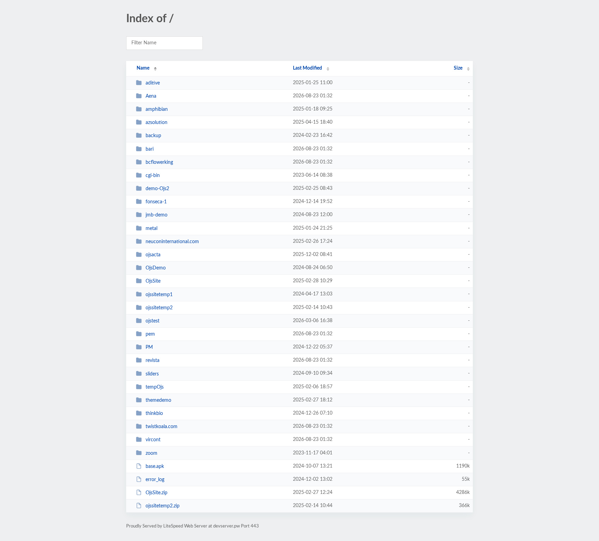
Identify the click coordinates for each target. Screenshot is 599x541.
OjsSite (153, 281)
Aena (151, 96)
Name (143, 68)
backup (153, 135)
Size (458, 68)
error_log (155, 479)
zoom (151, 453)
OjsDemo (156, 268)
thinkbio (154, 413)
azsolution (156, 122)
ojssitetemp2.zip (163, 506)
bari (150, 149)
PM (149, 347)
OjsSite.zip (156, 492)
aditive (153, 83)
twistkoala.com (161, 426)
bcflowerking (159, 162)
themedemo (158, 400)
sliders (152, 373)
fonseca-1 (156, 201)
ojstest (152, 321)
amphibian (157, 109)
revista (152, 360)
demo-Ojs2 (157, 188)
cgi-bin (153, 175)
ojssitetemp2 (159, 307)
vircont (153, 439)
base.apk (155, 466)
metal (151, 228)
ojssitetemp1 (159, 294)
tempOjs (155, 387)
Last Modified (307, 68)
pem (150, 334)
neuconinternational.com (172, 241)
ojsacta (153, 254)
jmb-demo (156, 215)
